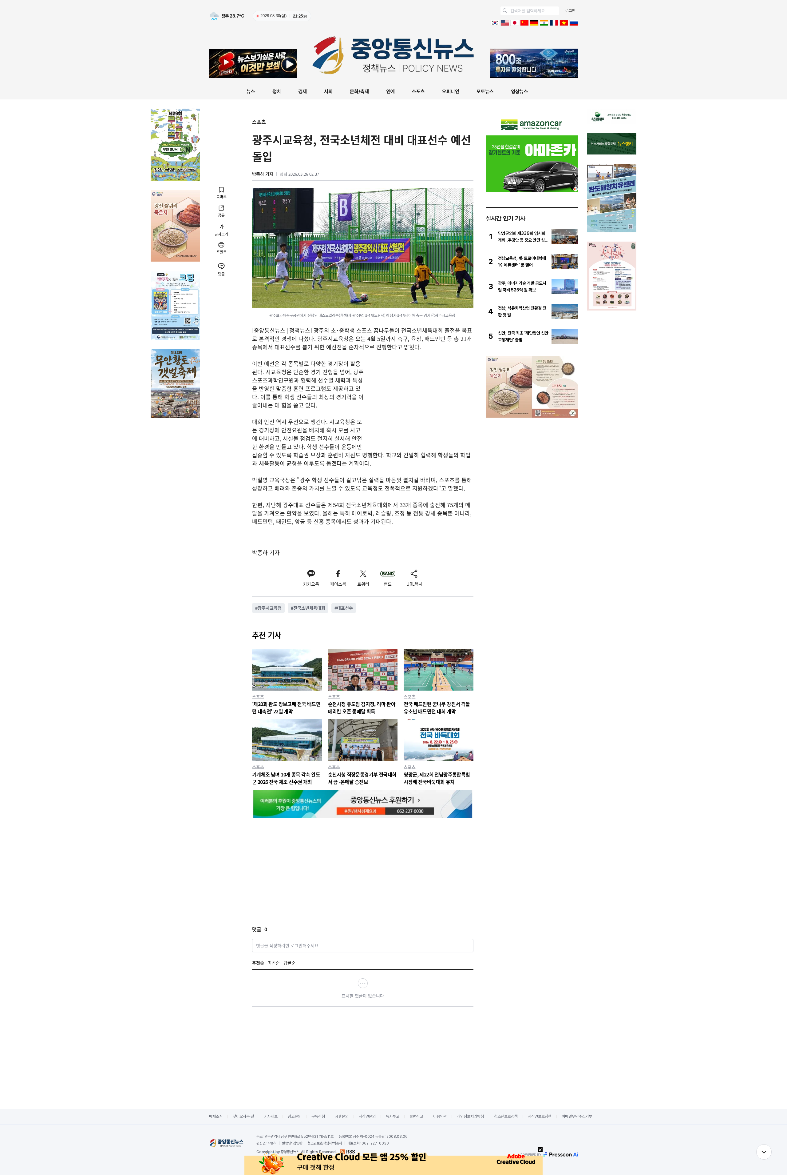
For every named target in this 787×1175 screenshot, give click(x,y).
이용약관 (440, 1116)
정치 (276, 91)
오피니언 (450, 91)
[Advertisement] (421, 402)
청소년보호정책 (506, 1116)
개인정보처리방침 (470, 1116)
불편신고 (416, 1116)
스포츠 (418, 91)
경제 (302, 91)
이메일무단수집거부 (577, 1116)
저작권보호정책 (540, 1116)
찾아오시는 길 (243, 1116)
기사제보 (271, 1116)
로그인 (570, 10)
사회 (328, 91)
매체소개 (216, 1116)
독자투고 (392, 1116)
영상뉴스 (519, 91)
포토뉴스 (485, 91)
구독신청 (318, 1116)
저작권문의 (367, 1116)
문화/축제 (359, 91)
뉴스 (251, 91)
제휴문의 (342, 1116)
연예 (390, 91)
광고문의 (294, 1116)
